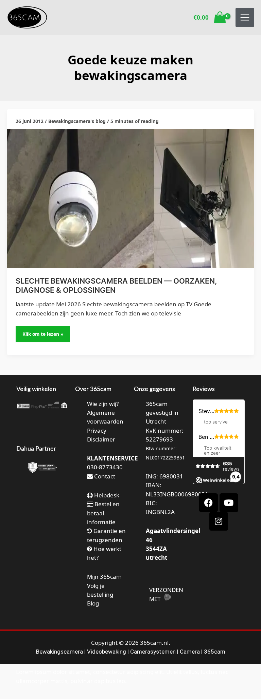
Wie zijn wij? (103, 404)
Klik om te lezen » (45, 331)
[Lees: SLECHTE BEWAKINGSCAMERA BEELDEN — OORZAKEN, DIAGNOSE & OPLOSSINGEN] (130, 198)
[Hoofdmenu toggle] (245, 17)
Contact (104, 476)
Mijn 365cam (104, 576)
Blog (93, 603)
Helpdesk (106, 495)
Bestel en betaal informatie (103, 513)
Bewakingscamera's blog (77, 121)
